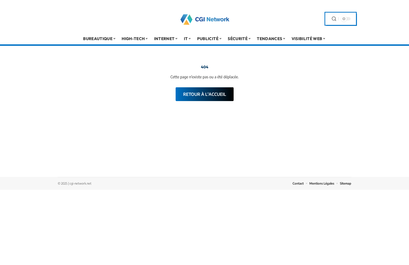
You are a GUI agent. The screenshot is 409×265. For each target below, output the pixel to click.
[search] (334, 19)
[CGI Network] (204, 19)
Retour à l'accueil (204, 94)
